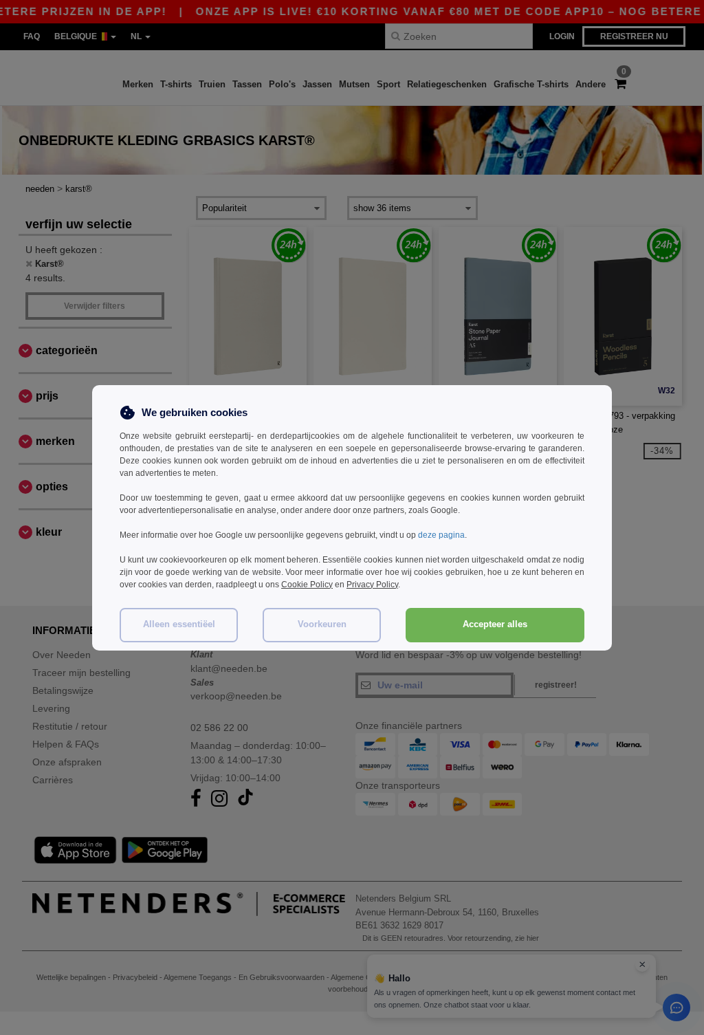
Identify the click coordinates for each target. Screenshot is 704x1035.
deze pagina (441, 535)
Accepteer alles (495, 624)
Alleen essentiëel (179, 624)
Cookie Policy (307, 584)
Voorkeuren (322, 624)
